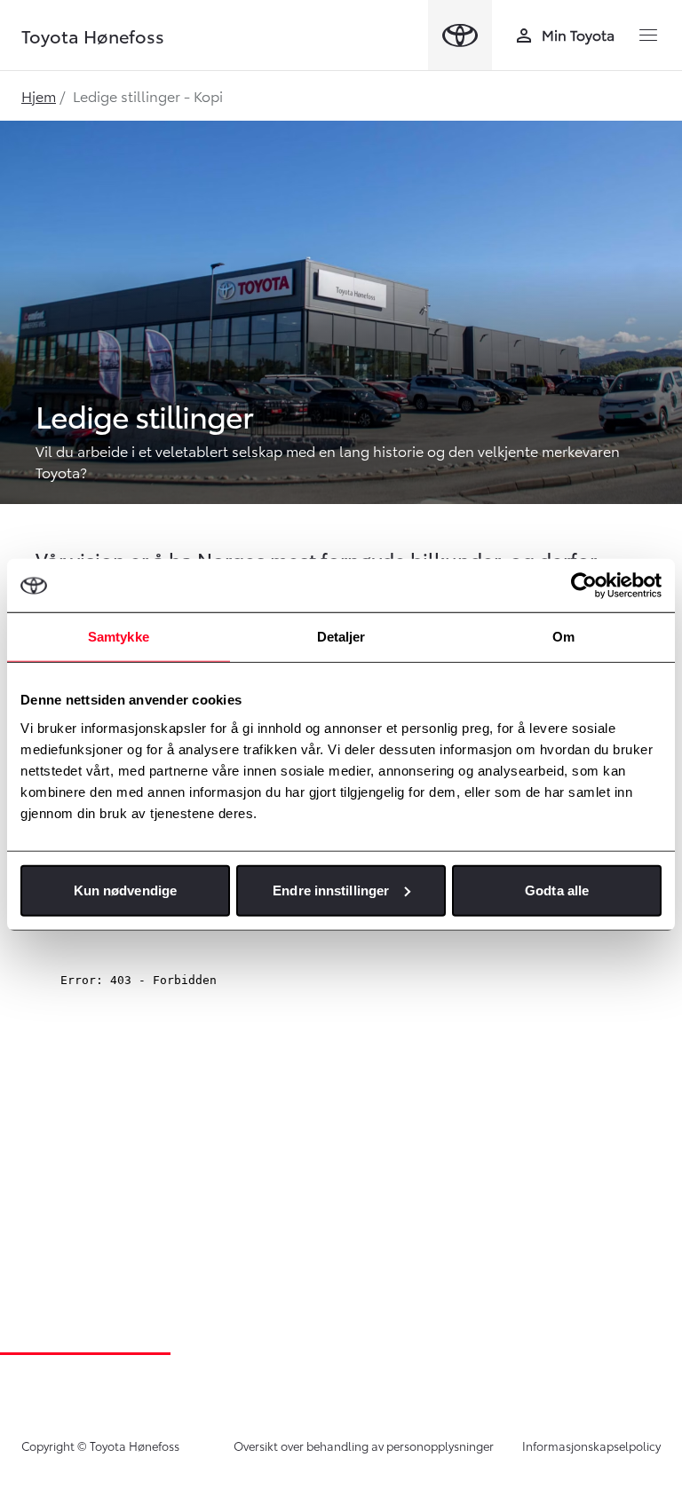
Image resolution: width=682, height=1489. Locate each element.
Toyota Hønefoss (92, 35)
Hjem (38, 95)
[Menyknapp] (648, 35)
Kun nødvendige (125, 889)
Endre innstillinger (331, 889)
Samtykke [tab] (118, 636)
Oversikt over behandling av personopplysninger (364, 1446)
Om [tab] (563, 636)
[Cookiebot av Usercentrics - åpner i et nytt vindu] (584, 585)
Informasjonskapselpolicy (591, 1446)
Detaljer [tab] (341, 636)
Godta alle (557, 889)
